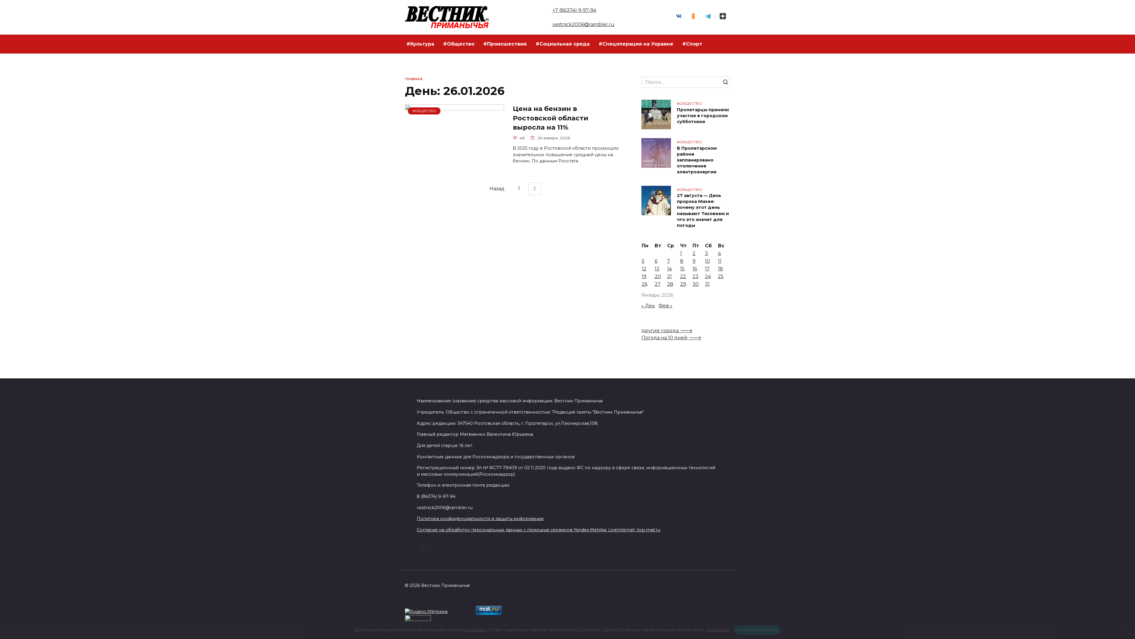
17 (707, 269)
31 (707, 284)
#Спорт (692, 44)
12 (644, 269)
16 (695, 269)
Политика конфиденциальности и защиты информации (480, 518)
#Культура (420, 44)
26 (644, 284)
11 (719, 261)
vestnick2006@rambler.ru (583, 24)
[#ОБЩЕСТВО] (454, 167)
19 (644, 276)
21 (669, 276)
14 (669, 269)
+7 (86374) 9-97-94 (574, 10)
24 (708, 276)
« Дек (648, 306)
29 (683, 284)
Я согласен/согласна (757, 629)
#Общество (458, 44)
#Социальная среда (563, 44)
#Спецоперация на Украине (636, 44)
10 (707, 261)
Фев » (665, 306)
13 (657, 269)
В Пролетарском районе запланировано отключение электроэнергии (697, 160)
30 (696, 284)
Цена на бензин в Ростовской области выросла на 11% (550, 118)
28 (670, 284)
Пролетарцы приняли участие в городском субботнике (703, 115)
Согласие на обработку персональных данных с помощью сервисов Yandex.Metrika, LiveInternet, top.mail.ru (538, 529)
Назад (497, 189)
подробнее (475, 629)
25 (721, 276)
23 (695, 276)
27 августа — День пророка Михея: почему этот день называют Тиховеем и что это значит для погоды (703, 210)
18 (720, 269)
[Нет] (1128, 630)
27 (658, 284)
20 (658, 276)
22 (683, 276)
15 (682, 269)
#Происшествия (505, 44)
